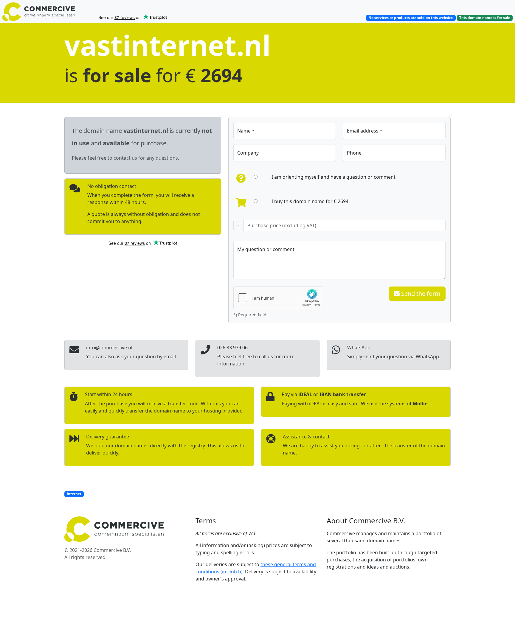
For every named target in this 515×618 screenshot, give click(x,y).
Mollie (420, 403)
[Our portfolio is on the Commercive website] (47, 11)
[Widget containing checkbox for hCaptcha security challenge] (278, 298)
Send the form (420, 293)
